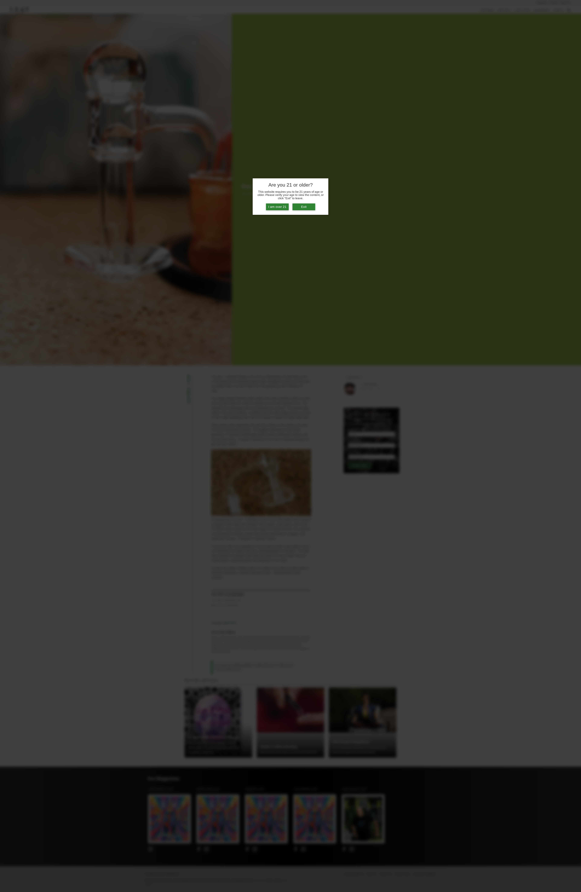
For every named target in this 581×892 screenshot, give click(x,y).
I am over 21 (277, 207)
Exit (304, 207)
